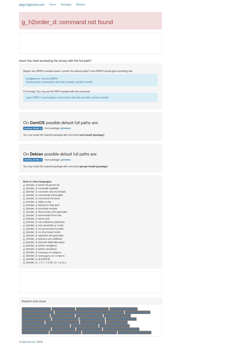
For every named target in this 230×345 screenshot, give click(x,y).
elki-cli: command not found (92, 319)
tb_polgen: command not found (36, 315)
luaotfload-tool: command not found (65, 332)
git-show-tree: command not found (121, 319)
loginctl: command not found (89, 329)
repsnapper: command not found (36, 329)
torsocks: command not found (89, 315)
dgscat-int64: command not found (114, 325)
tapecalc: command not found (35, 332)
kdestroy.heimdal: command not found (62, 322)
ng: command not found (117, 322)
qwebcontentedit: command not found (134, 332)
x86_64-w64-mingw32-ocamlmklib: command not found (46, 325)
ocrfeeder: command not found (84, 325)
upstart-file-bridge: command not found (99, 332)
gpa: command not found (33, 322)
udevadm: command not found (117, 315)
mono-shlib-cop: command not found (92, 309)
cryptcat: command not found (65, 319)
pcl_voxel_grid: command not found (38, 312)
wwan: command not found (63, 315)
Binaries (80, 4)
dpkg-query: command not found (36, 309)
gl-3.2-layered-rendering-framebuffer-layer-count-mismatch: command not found (89, 312)
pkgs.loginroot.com (31, 4)
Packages (66, 4)
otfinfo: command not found (92, 322)
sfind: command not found (63, 329)
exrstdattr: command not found (123, 309)
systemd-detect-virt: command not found (121, 329)
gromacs (66, 128)
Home (53, 4)
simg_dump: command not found (36, 319)
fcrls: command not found (63, 309)
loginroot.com (28, 341)
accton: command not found (137, 312)
